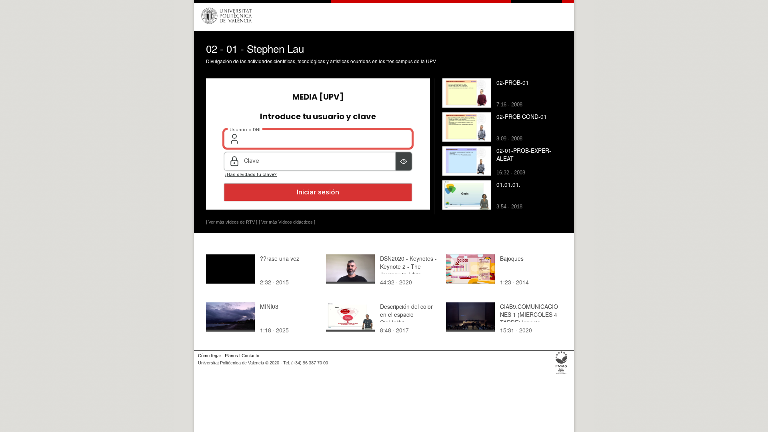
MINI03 (269, 306)
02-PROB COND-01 (521, 116)
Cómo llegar (209, 355)
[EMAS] (561, 374)
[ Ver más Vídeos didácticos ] (287, 222)
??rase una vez (279, 258)
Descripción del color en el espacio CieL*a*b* (406, 314)
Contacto (250, 355)
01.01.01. (508, 184)
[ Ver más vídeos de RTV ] (231, 222)
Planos (231, 355)
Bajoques (512, 258)
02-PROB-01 (512, 82)
